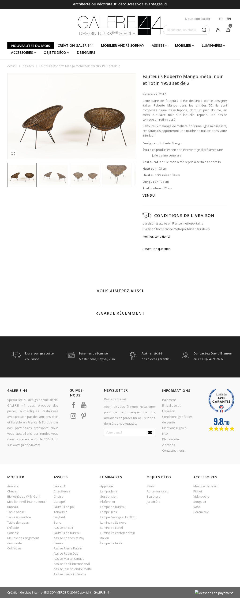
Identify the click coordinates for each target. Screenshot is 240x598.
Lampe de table (111, 543)
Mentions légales (174, 428)
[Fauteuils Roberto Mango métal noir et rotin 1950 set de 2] (13, 153)
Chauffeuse (62, 491)
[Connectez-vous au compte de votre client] (218, 29)
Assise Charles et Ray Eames (69, 540)
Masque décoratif (206, 486)
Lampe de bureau (113, 507)
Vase (197, 507)
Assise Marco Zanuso (69, 558)
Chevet (12, 491)
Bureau (12, 507)
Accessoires (22, 52)
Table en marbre (19, 517)
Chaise (59, 496)
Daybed (59, 517)
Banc (57, 522)
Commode (14, 543)
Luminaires (212, 45)
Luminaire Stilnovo (113, 522)
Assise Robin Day (66, 553)
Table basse (16, 512)
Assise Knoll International (72, 564)
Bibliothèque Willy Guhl (23, 496)
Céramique (201, 512)
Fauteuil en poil (64, 507)
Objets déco (55, 52)
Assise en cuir (63, 528)
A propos (168, 445)
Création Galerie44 (76, 45)
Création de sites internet (25, 592)
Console (13, 533)
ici (165, 4)
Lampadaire (108, 491)
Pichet (197, 491)
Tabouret (60, 512)
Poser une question (156, 249)
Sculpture (153, 496)
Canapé (59, 501)
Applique (106, 486)
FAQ (165, 433)
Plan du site (170, 439)
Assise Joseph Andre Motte (73, 569)
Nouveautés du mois (30, 45)
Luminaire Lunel (111, 528)
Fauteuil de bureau (67, 533)
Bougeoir (199, 501)
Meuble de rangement (23, 538)
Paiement (169, 400)
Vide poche (201, 496)
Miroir (151, 486)
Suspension (108, 496)
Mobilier (183, 45)
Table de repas (18, 522)
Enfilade (13, 528)
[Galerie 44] (120, 25)
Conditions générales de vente (177, 419)
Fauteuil (59, 486)
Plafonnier (107, 501)
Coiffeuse (14, 548)
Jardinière (154, 501)
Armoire (13, 486)
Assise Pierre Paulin (68, 548)
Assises (158, 45)
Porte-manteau (157, 491)
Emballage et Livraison (171, 408)
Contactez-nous (173, 450)
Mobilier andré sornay (122, 45)
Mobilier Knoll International (26, 501)
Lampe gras (108, 512)
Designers (86, 52)
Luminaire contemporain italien (117, 535)
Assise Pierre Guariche (70, 574)
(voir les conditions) (156, 236)
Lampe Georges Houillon (117, 517)
